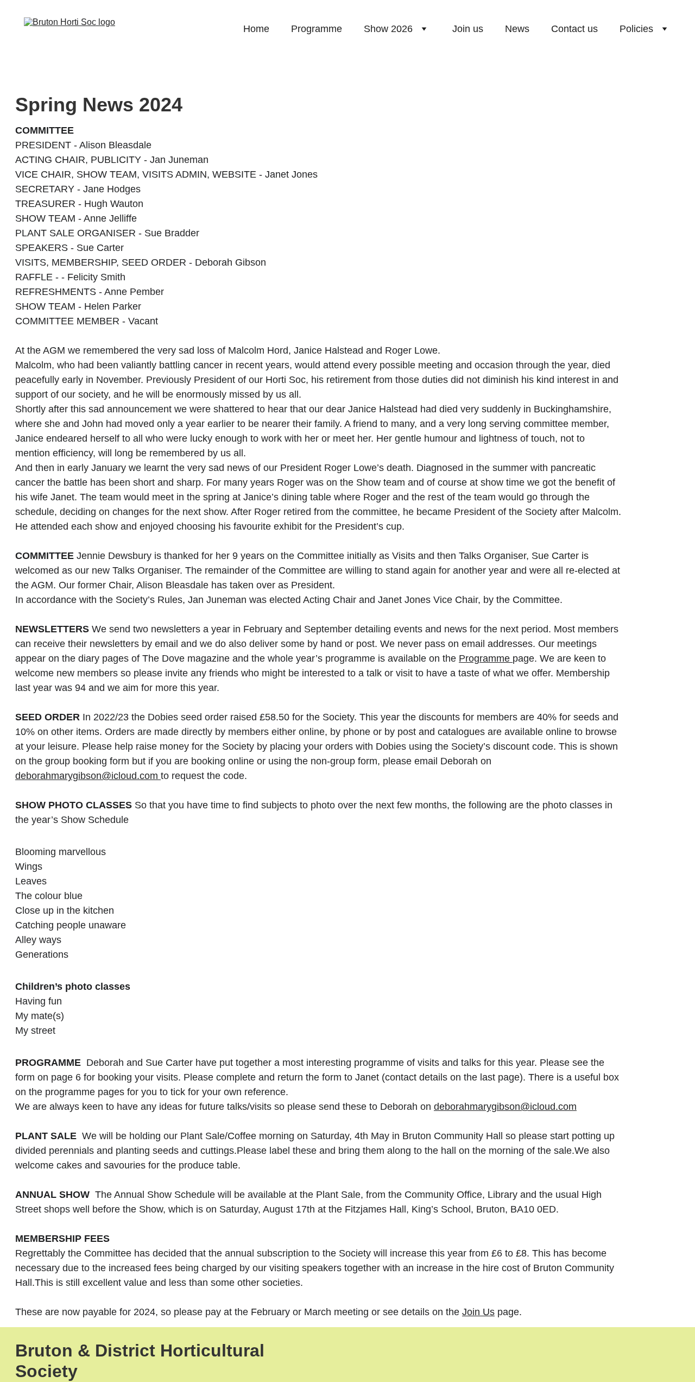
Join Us (478, 1311)
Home (256, 28)
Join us (467, 28)
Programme (316, 28)
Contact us (574, 28)
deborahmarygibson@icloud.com (86, 775)
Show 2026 (388, 28)
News (517, 28)
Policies (636, 28)
